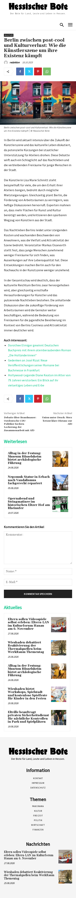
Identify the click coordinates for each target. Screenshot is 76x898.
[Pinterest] (38, 71)
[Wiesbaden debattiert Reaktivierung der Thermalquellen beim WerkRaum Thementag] (58, 647)
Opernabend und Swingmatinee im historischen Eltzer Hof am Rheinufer (29, 503)
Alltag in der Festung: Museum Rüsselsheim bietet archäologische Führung (24, 458)
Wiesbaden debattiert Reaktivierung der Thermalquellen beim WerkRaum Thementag (26, 647)
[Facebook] (20, 71)
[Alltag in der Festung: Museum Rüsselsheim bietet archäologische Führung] (60, 459)
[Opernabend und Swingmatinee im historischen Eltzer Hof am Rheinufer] (60, 504)
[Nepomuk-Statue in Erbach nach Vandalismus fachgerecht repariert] (60, 482)
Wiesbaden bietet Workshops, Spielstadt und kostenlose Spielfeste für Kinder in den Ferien (27, 694)
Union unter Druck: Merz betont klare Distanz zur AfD (57, 420)
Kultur (9, 35)
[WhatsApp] (47, 71)
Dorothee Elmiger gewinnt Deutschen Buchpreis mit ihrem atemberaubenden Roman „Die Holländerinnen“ (39, 350)
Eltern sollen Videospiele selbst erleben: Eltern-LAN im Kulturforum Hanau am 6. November (28, 624)
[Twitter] (29, 71)
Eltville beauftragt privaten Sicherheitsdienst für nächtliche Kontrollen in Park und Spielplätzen (28, 717)
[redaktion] (6, 62)
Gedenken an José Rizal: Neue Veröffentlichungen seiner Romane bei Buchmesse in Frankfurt (33, 365)
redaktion (15, 62)
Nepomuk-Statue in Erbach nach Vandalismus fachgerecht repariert (29, 480)
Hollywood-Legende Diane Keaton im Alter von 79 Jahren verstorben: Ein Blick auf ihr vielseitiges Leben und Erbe (39, 380)
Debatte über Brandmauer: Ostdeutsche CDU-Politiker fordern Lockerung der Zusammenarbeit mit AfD (20, 424)
